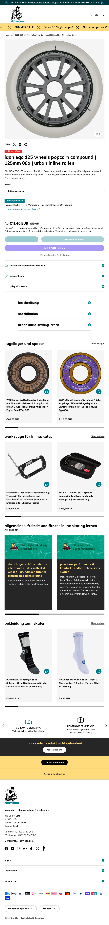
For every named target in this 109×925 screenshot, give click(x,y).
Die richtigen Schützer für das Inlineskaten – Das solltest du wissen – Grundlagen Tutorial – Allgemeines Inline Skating (28, 569)
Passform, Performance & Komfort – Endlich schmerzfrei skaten (80, 568)
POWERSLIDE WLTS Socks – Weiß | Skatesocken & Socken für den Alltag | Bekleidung (80, 683)
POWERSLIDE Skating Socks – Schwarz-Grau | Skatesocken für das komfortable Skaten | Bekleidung (26, 683)
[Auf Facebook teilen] (20, 144)
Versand (59, 231)
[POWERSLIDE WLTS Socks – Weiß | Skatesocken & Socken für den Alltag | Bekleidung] (81, 653)
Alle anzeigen (97, 343)
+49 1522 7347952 (26, 835)
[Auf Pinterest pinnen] (26, 144)
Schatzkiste (89, 2)
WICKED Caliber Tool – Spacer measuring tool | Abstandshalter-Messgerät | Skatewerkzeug (77, 496)
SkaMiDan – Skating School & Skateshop (27, 918)
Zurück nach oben (54, 774)
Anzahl (8, 184)
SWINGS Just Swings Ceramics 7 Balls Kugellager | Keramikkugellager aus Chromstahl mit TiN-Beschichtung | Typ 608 (80, 405)
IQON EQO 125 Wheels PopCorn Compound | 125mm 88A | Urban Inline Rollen (45, 35)
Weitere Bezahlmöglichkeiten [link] (55, 255)
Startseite (9, 35)
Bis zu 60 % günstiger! (48, 27)
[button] (103, 14)
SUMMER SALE (13, 27)
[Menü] (6, 14)
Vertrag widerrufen (54, 762)
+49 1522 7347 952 (23, 831)
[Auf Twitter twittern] (14, 144)
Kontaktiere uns (54, 749)
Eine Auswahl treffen (73, 239)
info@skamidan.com (22, 840)
